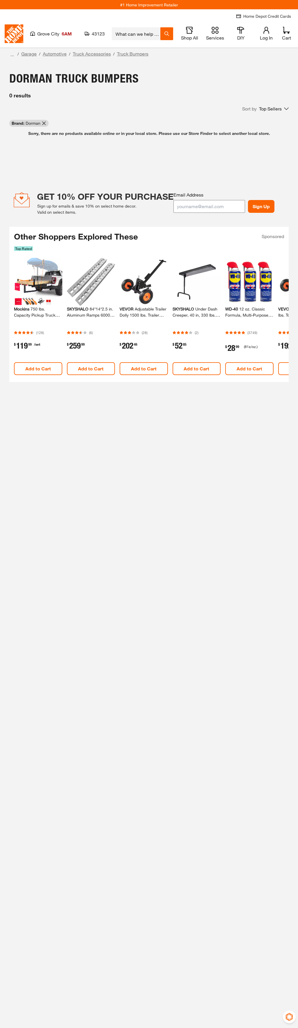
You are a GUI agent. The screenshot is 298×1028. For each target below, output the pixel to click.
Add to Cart (38, 368)
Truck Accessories (92, 53)
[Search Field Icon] (166, 33)
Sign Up (261, 206)
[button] (265, 108)
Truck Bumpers (132, 53)
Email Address (188, 194)
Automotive (55, 53)
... (12, 54)
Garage (29, 53)
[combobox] (136, 34)
